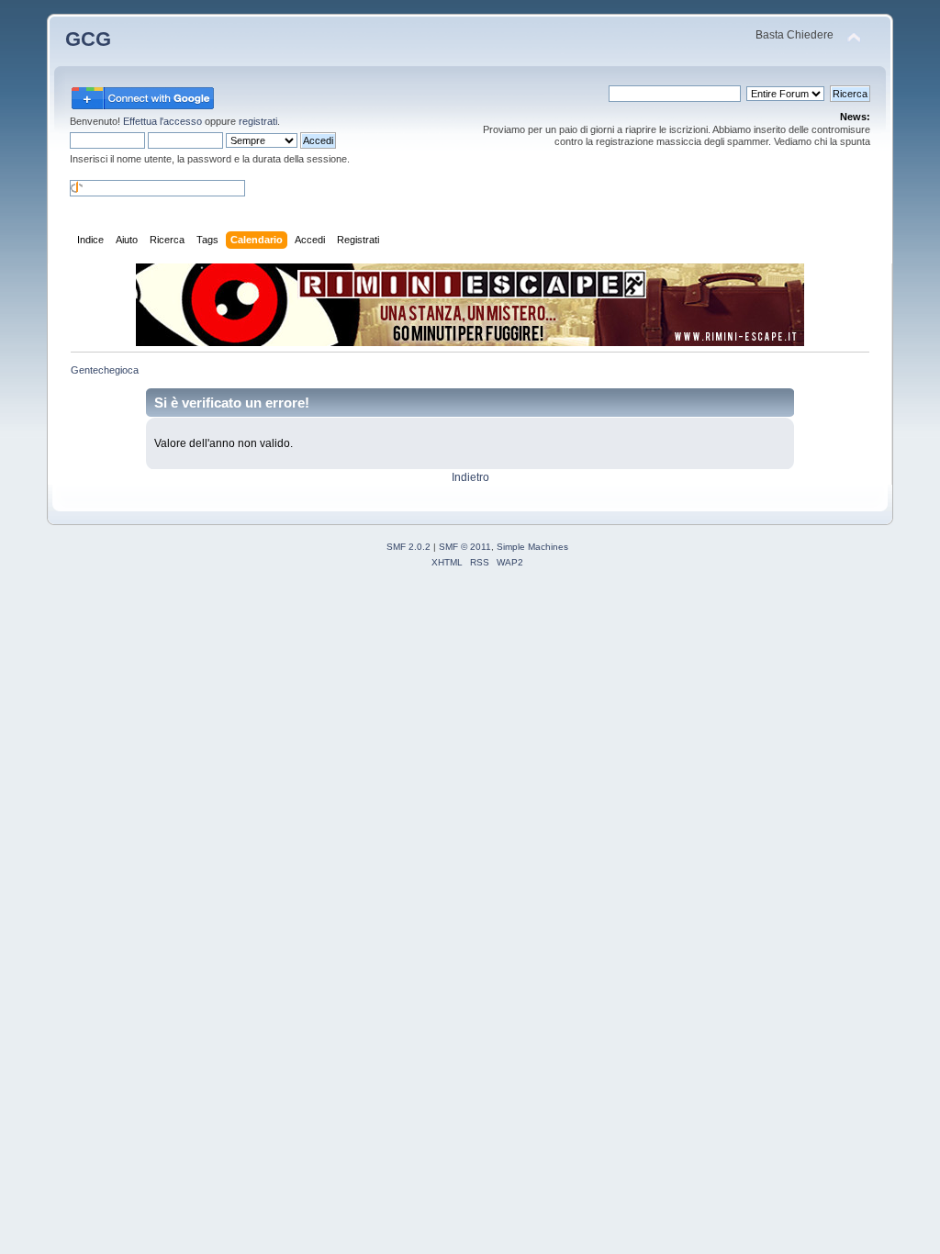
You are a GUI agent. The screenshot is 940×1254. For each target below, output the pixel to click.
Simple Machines (532, 547)
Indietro (470, 477)
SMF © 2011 (465, 547)
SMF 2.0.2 (408, 547)
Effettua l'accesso (162, 121)
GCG (88, 39)
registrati (258, 121)
